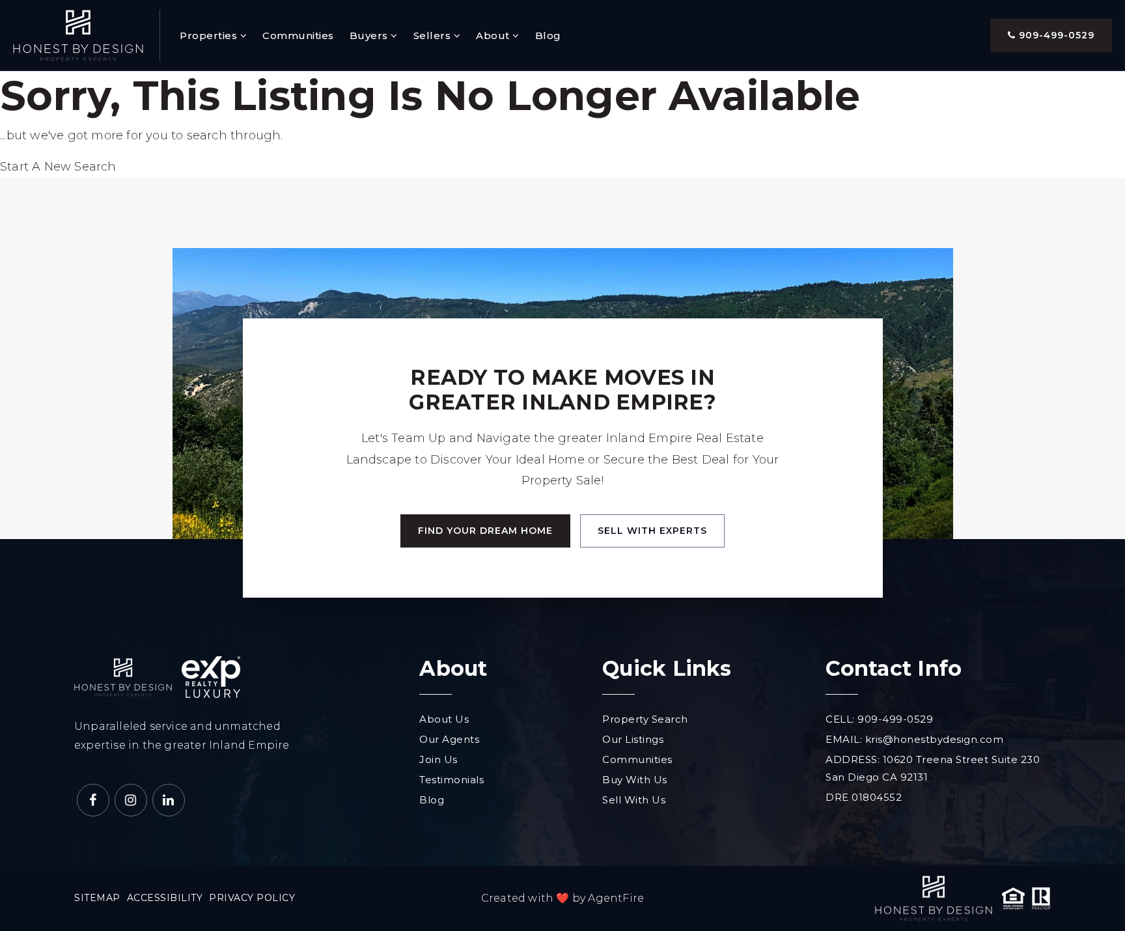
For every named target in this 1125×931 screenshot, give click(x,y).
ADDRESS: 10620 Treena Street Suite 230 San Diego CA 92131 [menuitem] (933, 768)
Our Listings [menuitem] (632, 739)
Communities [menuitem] (298, 35)
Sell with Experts (652, 530)
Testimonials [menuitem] (451, 779)
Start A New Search (58, 167)
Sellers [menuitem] (433, 35)
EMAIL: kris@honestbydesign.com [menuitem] (914, 739)
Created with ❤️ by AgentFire (562, 898)
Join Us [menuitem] (438, 759)
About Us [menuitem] (444, 719)
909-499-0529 (1055, 35)
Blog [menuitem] (548, 35)
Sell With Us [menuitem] (633, 800)
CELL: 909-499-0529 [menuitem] (879, 719)
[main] (562, 125)
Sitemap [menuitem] (97, 898)
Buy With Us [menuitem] (634, 779)
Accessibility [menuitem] (165, 898)
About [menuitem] (494, 35)
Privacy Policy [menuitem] (252, 898)
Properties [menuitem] (210, 35)
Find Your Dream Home (485, 530)
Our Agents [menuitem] (449, 739)
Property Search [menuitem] (645, 719)
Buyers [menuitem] (370, 35)
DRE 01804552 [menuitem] (864, 797)
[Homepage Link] (78, 34)
